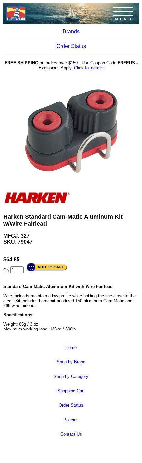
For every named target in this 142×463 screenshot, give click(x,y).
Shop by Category (71, 376)
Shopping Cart (71, 390)
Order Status (71, 46)
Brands (71, 31)
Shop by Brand (71, 361)
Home (71, 347)
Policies (71, 419)
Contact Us (71, 434)
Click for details (89, 67)
